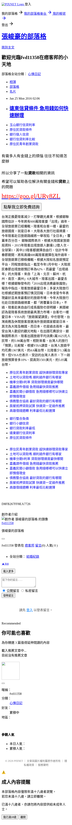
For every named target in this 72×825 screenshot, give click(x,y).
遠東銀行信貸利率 (22, 433)
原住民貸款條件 (21, 129)
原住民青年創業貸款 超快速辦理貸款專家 (39, 372)
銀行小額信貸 (19, 423)
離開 (23, 817)
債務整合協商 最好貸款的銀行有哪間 (36, 401)
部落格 (14, 86)
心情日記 (34, 74)
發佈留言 (8, 595)
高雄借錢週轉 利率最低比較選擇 (32, 410)
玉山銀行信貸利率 (22, 125)
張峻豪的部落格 (24, 36)
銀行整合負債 (19, 418)
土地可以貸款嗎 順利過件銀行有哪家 (36, 377)
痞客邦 (29, 545)
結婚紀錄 (32, 556)
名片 (13, 91)
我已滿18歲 (9, 817)
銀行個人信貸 (19, 134)
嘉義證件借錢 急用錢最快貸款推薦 (34, 387)
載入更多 (8, 571)
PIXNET (18, 760)
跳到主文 (8, 47)
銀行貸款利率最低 (22, 428)
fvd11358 (8, 523)
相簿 (13, 82)
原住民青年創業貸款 (24, 144)
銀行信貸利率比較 (22, 139)
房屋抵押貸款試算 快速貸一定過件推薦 (37, 406)
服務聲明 (43, 764)
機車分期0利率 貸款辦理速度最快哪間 (36, 382)
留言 (38, 545)
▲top (5, 563)
